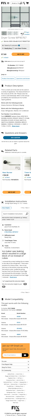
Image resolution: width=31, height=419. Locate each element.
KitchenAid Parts (8, 382)
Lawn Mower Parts (9, 398)
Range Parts (23, 394)
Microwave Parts (10, 396)
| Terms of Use (10, 415)
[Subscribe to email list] (25, 355)
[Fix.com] (3, 3)
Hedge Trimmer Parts (11, 400)
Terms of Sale (21, 415)
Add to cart (20, 54)
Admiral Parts (11, 374)
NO (4, 286)
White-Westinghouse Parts (15, 388)
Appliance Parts (20, 396)
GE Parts (20, 378)
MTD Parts (6, 384)
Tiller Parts (15, 402)
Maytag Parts (23, 382)
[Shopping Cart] (27, 3)
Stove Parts (7, 394)
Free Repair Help (7, 364)
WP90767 (15, 232)
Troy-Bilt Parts (10, 386)
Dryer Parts (20, 392)
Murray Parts (14, 384)
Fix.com (4, 361)
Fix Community (6, 370)
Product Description (8, 78)
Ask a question (15, 138)
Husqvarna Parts (10, 380)
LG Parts (16, 382)
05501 (19, 322)
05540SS (19, 328)
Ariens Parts (19, 374)
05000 (19, 316)
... (15, 126)
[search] (27, 214)
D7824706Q (8, 232)
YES (25, 284)
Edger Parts (21, 400)
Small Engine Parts (20, 398)
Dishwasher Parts (10, 390)
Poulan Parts (23, 384)
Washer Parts (20, 390)
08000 (19, 334)
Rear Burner (7, 172)
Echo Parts (22, 376)
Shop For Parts (6, 367)
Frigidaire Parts (12, 378)
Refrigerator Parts (11, 392)
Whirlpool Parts (19, 386)
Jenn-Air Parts (20, 380)
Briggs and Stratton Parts (11, 376)
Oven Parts (15, 394)
